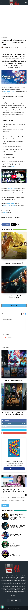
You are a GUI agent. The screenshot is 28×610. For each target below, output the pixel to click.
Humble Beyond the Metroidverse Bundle (16, 535)
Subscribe (23, 433)
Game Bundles (13, 519)
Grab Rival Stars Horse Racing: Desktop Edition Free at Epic (14, 262)
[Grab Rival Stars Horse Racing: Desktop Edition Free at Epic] (14, 245)
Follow (23, 423)
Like (24, 420)
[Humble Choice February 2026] (14, 364)
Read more (5, 505)
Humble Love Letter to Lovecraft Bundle (16, 544)
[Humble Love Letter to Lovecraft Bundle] (5, 544)
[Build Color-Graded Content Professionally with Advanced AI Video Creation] (14, 481)
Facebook (8, 91)
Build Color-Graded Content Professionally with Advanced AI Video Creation (12, 491)
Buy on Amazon (14, 468)
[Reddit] (12, 600)
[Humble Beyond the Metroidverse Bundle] (5, 535)
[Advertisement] (14, 21)
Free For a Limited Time (15, 527)
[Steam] (16, 600)
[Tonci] (2, 47)
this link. (13, 166)
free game (17, 217)
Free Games (4, 37)
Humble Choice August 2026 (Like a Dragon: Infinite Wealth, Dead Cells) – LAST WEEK (17, 516)
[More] (18, 224)
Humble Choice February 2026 (14, 380)
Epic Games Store (11, 188)
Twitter (4, 91)
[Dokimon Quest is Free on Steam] (5, 554)
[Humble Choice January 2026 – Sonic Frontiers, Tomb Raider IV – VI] (14, 396)
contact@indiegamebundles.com (14, 596)
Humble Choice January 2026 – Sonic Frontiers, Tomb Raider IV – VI (14, 413)
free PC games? (10, 203)
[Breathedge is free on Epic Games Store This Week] (14, 279)
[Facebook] (8, 600)
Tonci (6, 47)
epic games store (9, 217)
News (3, 486)
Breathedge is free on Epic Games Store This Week (14, 296)
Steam (13, 91)
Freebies (5, 212)
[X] (20, 600)
